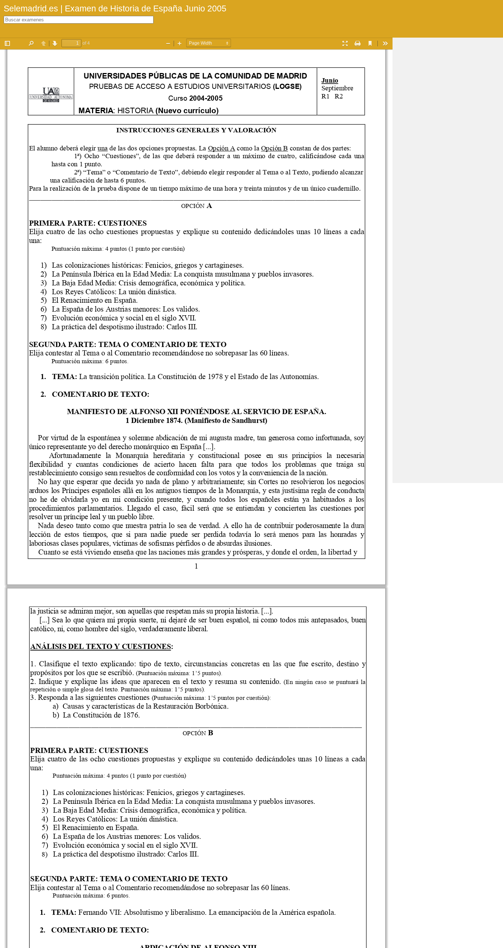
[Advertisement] (448, 148)
